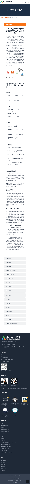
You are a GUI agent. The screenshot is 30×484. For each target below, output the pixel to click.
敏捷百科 (7, 17)
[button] (26, 2)
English (15, 482)
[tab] (15, 24)
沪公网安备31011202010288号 (15, 480)
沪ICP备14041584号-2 (15, 478)
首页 (2, 17)
